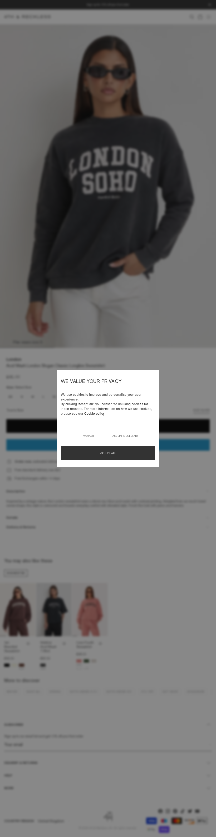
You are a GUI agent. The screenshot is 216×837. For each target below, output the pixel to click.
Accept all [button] (108, 453)
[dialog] (108, 418)
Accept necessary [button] (125, 436)
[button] (90, 435)
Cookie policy (94, 413)
